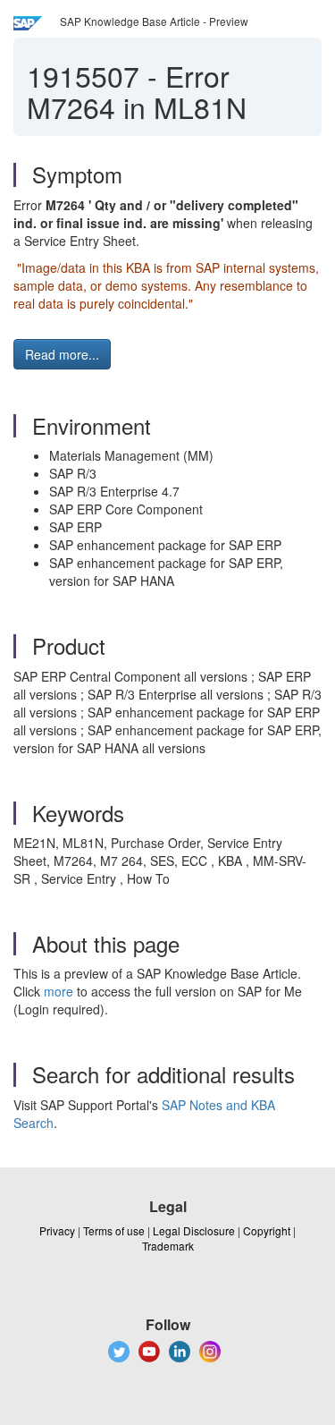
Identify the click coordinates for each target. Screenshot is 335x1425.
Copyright (266, 1230)
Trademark (168, 1245)
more (58, 991)
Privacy (57, 1230)
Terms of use (114, 1230)
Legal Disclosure (194, 1230)
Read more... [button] (62, 354)
